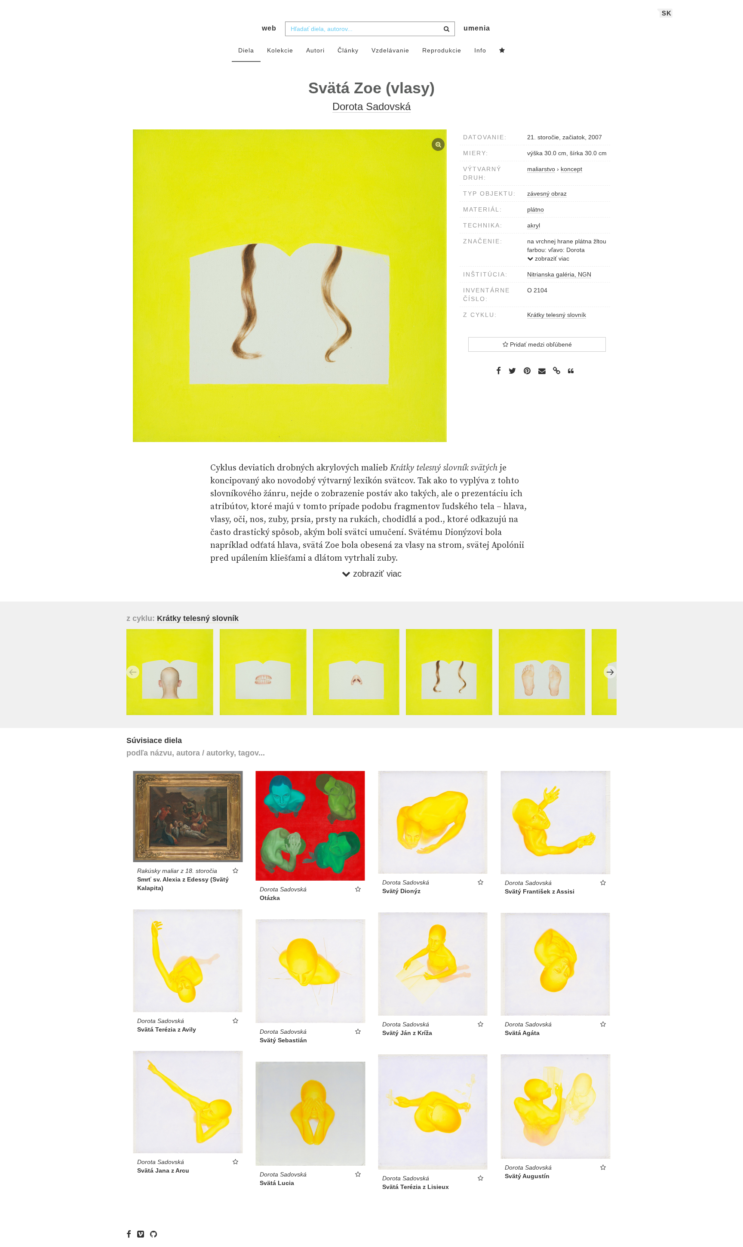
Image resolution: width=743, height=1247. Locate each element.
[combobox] (370, 29)
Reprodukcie (441, 50)
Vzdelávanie (390, 50)
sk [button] (667, 13)
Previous (132, 672)
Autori (315, 50)
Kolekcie (280, 50)
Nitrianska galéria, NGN (559, 274)
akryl (533, 225)
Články (348, 50)
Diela (246, 50)
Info (480, 50)
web (269, 28)
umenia (477, 28)
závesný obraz (547, 193)
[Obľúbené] (502, 51)
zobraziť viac (551, 258)
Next (610, 672)
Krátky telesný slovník (556, 314)
